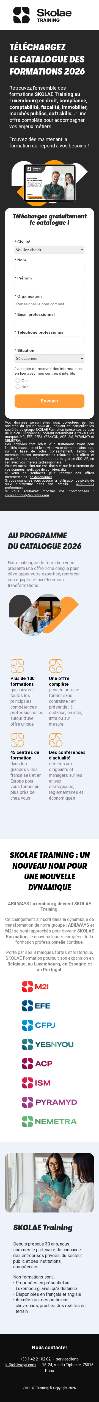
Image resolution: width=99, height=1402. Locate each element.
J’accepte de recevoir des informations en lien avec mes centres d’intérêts (48, 370)
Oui (24, 380)
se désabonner (41, 477)
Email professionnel (35, 314)
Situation (24, 350)
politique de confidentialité (47, 469)
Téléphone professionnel (40, 332)
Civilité (22, 242)
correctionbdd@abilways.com (27, 495)
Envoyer (49, 401)
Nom (20, 260)
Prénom (23, 278)
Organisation (28, 296)
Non (25, 387)
